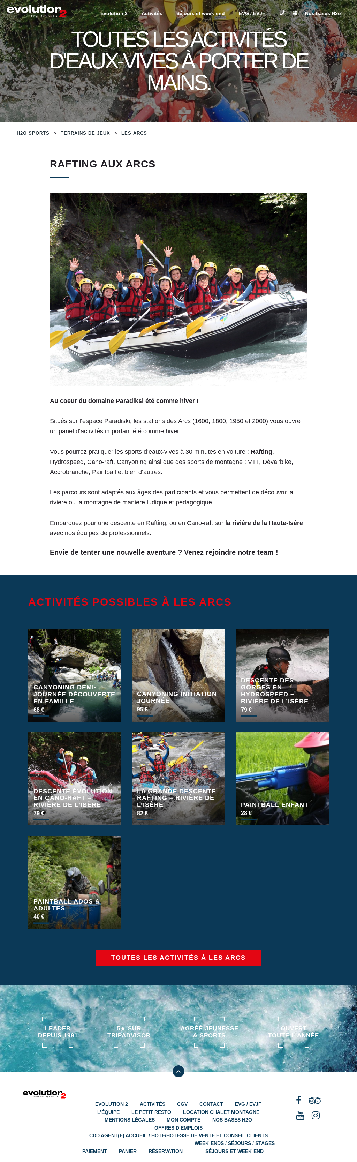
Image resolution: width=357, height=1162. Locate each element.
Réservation (166, 1151)
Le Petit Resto (151, 1112)
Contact (211, 1104)
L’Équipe (108, 1112)
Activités (152, 13)
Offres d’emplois (178, 1128)
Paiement (94, 1151)
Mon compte (183, 1120)
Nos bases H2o (323, 13)
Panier (128, 1151)
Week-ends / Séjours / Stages (235, 1143)
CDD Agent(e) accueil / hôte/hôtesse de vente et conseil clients (178, 1135)
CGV (182, 1104)
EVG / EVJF (252, 13)
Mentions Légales (130, 1120)
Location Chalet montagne (221, 1112)
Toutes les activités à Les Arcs (178, 957)
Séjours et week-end (200, 13)
